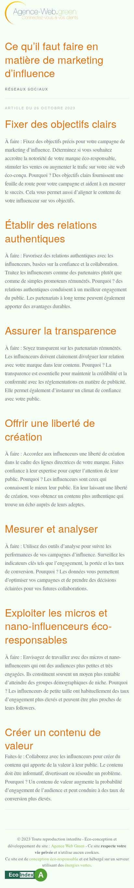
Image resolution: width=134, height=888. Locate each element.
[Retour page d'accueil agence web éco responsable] (41, 12)
